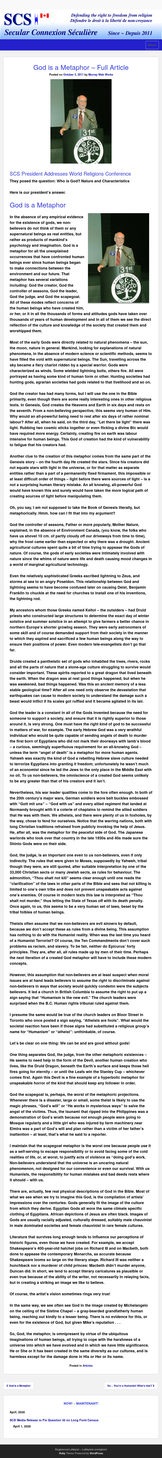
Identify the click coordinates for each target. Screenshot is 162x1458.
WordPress (96, 1453)
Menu (152, 45)
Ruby (62, 1453)
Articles (88, 1365)
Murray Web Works (100, 74)
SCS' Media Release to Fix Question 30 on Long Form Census (54, 1420)
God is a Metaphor (19, 1386)
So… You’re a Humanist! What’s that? (130, 1386)
